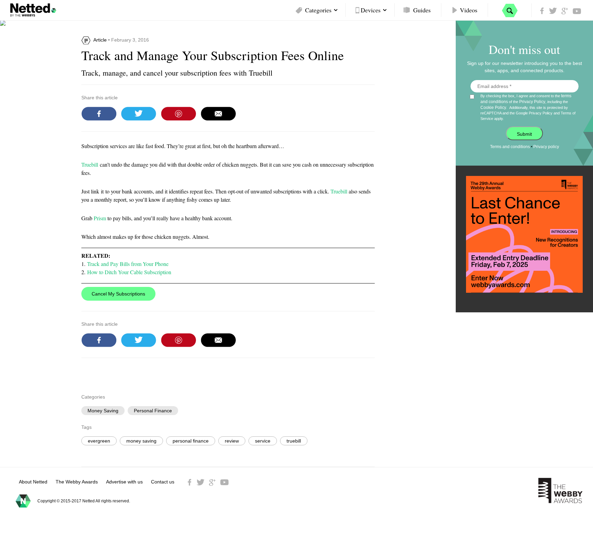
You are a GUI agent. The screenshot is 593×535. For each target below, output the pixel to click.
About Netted (33, 481)
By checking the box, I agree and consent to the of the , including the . (527, 107)
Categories (318, 10)
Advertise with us (124, 481)
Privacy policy (546, 146)
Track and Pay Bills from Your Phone (127, 263)
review (232, 441)
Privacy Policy (532, 101)
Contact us (162, 481)
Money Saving (103, 410)
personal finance (191, 441)
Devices (371, 10)
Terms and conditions (510, 146)
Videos (468, 10)
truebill (294, 441)
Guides (422, 10)
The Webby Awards (77, 481)
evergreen (99, 441)
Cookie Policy (493, 107)
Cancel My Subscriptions (118, 294)
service (262, 441)
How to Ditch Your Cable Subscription (129, 272)
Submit (524, 134)
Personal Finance (153, 410)
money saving (141, 441)
